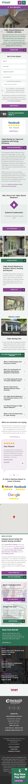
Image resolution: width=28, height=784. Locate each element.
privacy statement (15, 101)
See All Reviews (14, 437)
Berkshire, (19, 550)
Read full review (8, 460)
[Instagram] (14, 708)
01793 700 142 (9, 728)
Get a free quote (12, 229)
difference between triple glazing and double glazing (11, 185)
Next (25, 246)
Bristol (6, 550)
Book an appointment (14, 148)
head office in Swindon (11, 545)
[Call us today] (20, 3)
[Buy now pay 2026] (20, 775)
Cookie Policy (14, 749)
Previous (2, 246)
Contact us (14, 290)
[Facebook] (9, 708)
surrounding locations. (7, 554)
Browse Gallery (12, 260)
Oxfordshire (14, 552)
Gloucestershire (5, 552)
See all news (5, 642)
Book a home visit (14, 573)
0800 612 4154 (19, 728)
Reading (22, 548)
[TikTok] (18, 708)
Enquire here (14, 50)
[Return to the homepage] (6, 2)
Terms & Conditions (14, 747)
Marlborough (12, 550)
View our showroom (14, 577)
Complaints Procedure (14, 751)
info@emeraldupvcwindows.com (14, 730)
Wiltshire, (16, 548)
